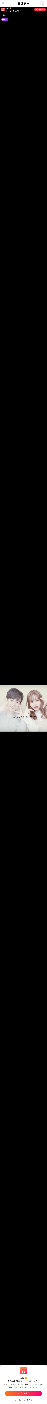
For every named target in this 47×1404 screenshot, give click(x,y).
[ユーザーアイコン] (42, 3)
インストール (40, 9)
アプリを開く (23, 1393)
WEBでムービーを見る (23, 1400)
